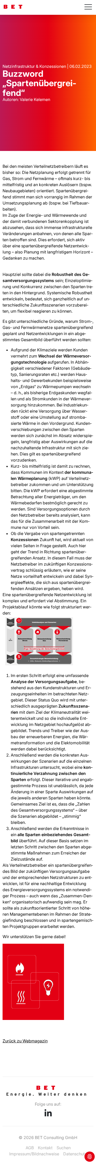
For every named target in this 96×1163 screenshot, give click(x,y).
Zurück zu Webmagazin (25, 1040)
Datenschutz (75, 1153)
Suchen (64, 1147)
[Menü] (88, 7)
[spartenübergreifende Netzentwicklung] (33, 1018)
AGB (30, 1147)
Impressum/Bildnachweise (34, 1153)
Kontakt (45, 1147)
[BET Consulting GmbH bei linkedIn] (48, 1114)
